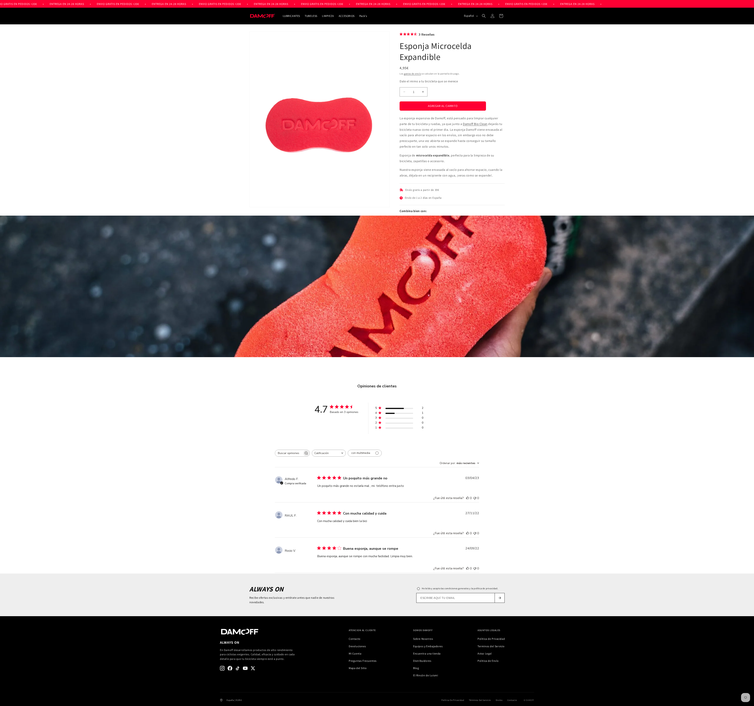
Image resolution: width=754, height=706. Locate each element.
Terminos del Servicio (491, 646)
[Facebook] (230, 668)
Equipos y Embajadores (428, 646)
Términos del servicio (480, 700)
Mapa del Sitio (358, 668)
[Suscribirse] (499, 598)
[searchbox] (289, 453)
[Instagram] (222, 668)
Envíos (499, 700)
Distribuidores (422, 661)
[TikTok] (237, 668)
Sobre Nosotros (423, 639)
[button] (483, 16)
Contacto (355, 639)
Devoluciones (357, 646)
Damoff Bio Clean (475, 124)
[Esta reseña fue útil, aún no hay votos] (467, 498)
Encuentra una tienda (427, 653)
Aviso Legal (485, 653)
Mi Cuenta (355, 653)
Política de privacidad (452, 700)
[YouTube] (245, 668)
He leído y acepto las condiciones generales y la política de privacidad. (460, 588)
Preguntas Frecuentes (363, 661)
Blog (416, 668)
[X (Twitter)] (253, 668)
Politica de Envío (488, 661)
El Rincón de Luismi (425, 675)
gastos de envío (412, 73)
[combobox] (329, 453)
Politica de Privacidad (491, 639)
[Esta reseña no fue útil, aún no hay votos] (474, 498)
